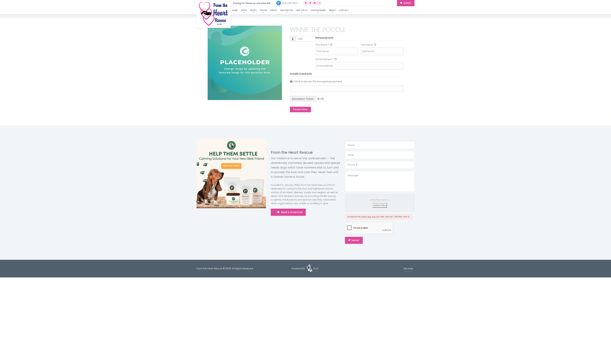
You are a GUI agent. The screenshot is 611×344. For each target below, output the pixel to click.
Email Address (324, 59)
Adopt (253, 10)
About (332, 10)
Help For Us (301, 10)
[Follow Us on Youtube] (315, 3)
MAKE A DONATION (291, 212)
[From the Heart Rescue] (213, 14)
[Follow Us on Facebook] (306, 3)
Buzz (316, 268)
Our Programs (318, 10)
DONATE (407, 3)
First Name (322, 44)
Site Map (408, 268)
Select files (380, 205)
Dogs (244, 10)
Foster (263, 10)
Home (235, 10)
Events (273, 10)
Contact (344, 10)
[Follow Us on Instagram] (319, 3)
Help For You (286, 10)
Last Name (367, 44)
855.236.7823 (289, 3)
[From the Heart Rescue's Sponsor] (231, 173)
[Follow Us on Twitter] (310, 3)
